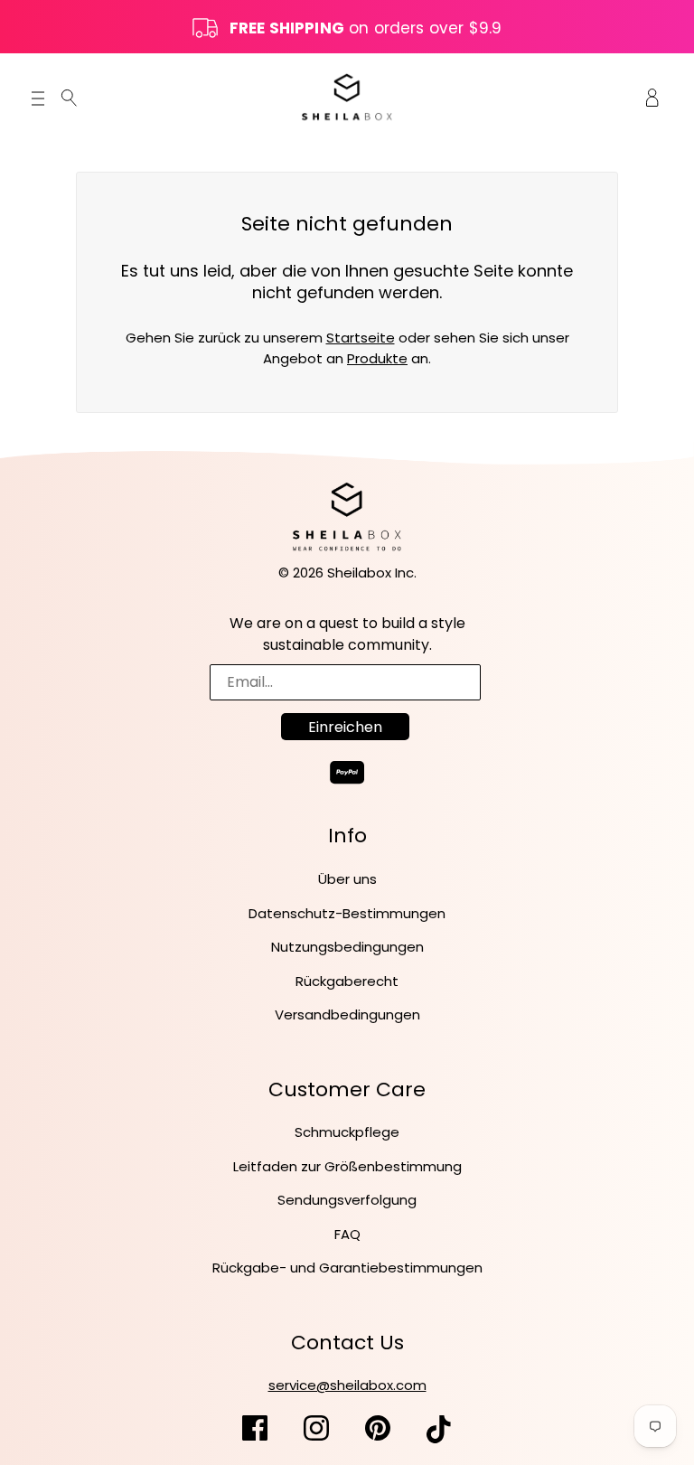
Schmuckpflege (347, 1131)
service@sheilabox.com (347, 1385)
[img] (69, 97)
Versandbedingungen (347, 1014)
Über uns (347, 878)
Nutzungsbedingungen (347, 946)
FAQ (347, 1234)
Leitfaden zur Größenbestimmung (347, 1166)
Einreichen (345, 727)
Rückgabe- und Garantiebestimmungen (347, 1267)
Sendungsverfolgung (347, 1199)
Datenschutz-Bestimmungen (347, 913)
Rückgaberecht (347, 981)
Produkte (377, 358)
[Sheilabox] (347, 96)
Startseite (360, 337)
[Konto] (652, 97)
